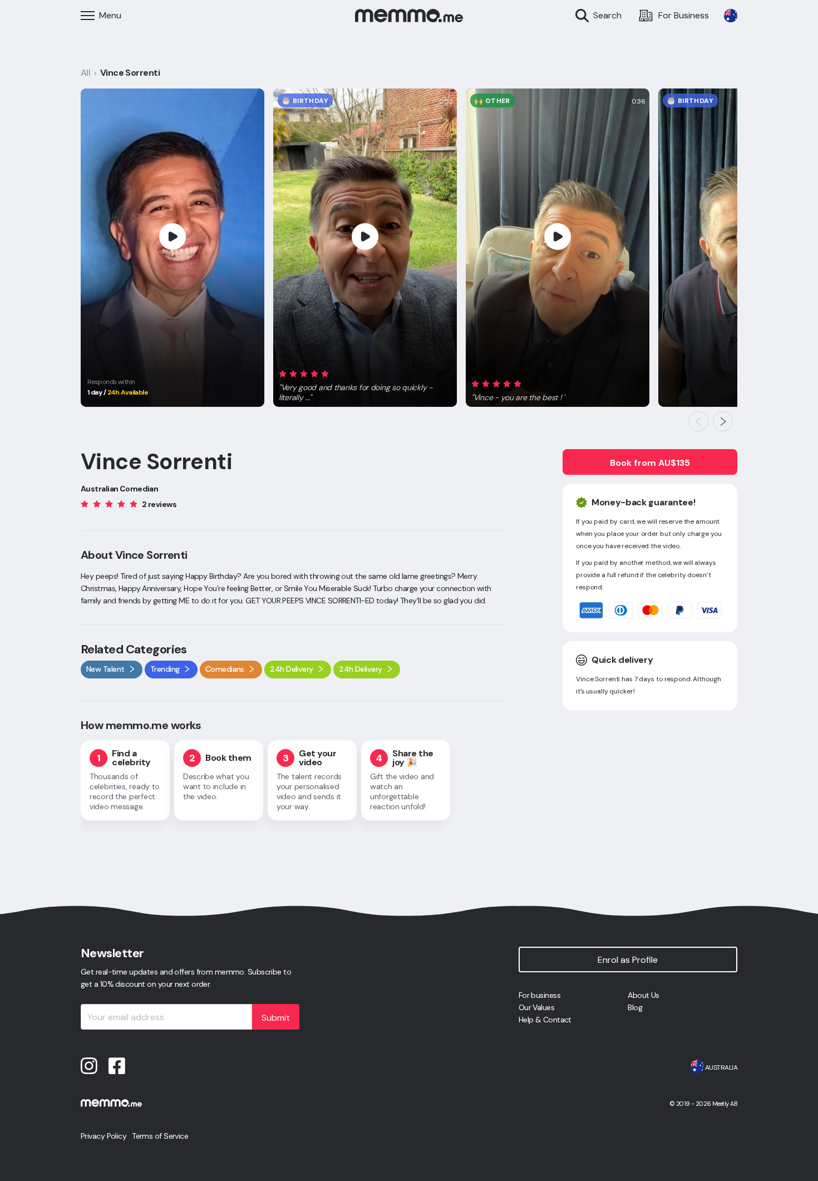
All (85, 72)
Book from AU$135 (650, 463)
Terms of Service (160, 1136)
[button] (365, 383)
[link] (730, 15)
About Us (643, 995)
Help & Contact (545, 1020)
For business (539, 995)
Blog (635, 1007)
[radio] (283, 373)
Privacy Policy (103, 1136)
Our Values (536, 1007)
